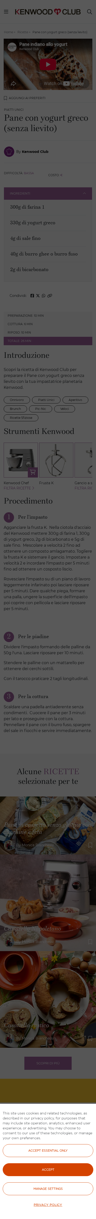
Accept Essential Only (48, 1150)
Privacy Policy (48, 1204)
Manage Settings (48, 1188)
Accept (48, 1169)
